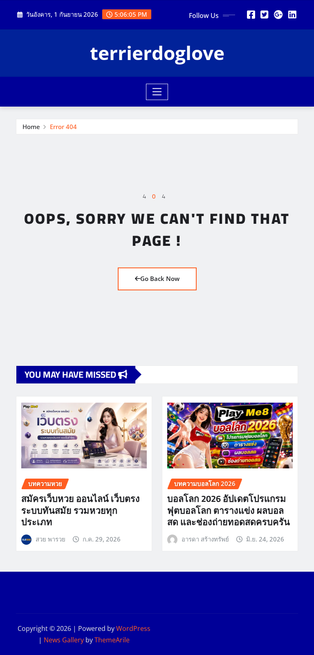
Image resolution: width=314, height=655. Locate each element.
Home (31, 127)
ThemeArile (112, 639)
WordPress (133, 628)
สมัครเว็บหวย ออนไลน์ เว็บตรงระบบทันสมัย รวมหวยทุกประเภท (80, 510)
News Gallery (64, 639)
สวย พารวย (50, 539)
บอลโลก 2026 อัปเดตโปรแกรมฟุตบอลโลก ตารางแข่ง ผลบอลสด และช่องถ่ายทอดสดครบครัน (228, 510)
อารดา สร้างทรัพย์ (205, 539)
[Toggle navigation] (157, 92)
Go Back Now (159, 278)
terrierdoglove (157, 52)
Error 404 (63, 127)
